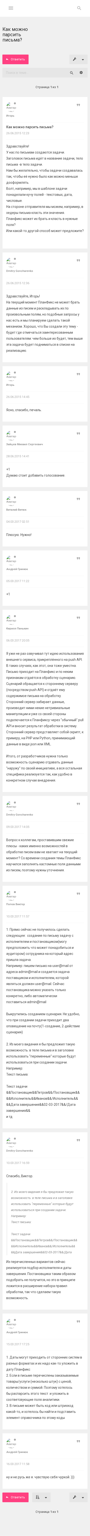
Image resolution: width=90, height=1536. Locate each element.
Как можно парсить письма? (30, 127)
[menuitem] (79, 8)
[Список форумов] (45, 12)
